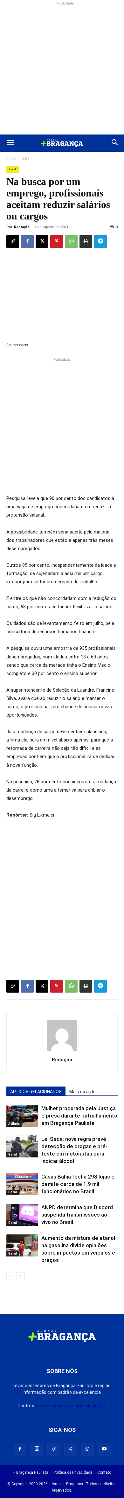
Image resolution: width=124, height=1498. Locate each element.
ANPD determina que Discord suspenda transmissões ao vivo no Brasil (77, 1214)
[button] (10, 143)
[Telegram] (100, 241)
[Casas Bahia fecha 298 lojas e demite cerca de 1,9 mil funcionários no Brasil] (22, 1184)
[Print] (85, 241)
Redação (22, 227)
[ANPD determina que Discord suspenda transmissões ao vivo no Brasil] (22, 1215)
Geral (26, 158)
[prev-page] (10, 1276)
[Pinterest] (56, 241)
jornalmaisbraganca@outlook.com (71, 1405)
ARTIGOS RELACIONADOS (36, 1091)
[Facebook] (27, 241)
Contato (104, 1472)
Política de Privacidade (72, 1472)
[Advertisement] (62, 69)
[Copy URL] (12, 241)
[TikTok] (53, 1449)
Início (11, 158)
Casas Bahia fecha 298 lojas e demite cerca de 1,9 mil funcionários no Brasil (77, 1184)
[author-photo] (62, 1050)
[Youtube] (104, 1449)
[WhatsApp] (71, 241)
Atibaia (14, 1123)
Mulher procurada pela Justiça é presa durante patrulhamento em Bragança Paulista (79, 1115)
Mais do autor (83, 1091)
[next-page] (20, 1276)
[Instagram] (37, 1449)
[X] (42, 241)
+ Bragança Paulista (30, 1472)
